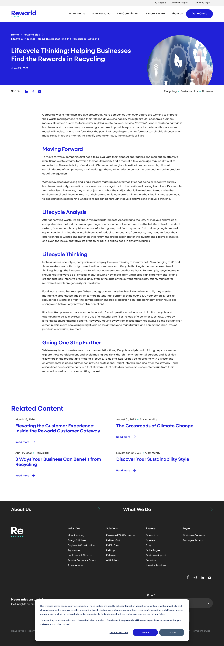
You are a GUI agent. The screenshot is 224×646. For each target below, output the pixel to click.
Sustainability (189, 91)
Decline (172, 632)
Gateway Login (202, 3)
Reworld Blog (31, 35)
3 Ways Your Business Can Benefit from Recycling (58, 462)
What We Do (137, 510)
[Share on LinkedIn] (26, 91)
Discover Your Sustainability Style (152, 459)
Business (207, 91)
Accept (145, 632)
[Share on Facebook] (33, 91)
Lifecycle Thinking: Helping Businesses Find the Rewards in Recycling (55, 39)
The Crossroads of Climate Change (154, 426)
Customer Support (179, 3)
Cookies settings (119, 632)
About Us (21, 510)
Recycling (170, 91)
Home (15, 35)
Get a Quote (199, 13)
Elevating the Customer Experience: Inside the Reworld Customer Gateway (57, 429)
